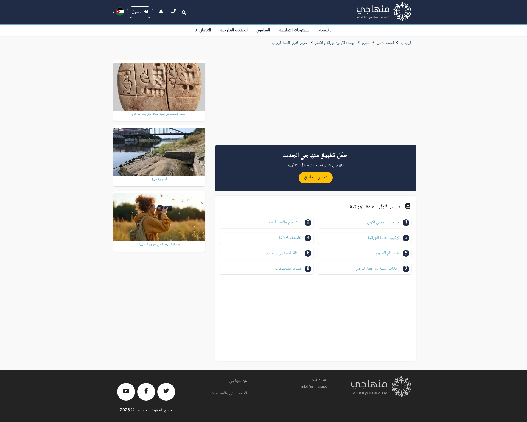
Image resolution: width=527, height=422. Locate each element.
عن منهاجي (238, 381)
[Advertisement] (315, 100)
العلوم (366, 43)
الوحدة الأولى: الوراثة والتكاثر (335, 43)
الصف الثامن (385, 43)
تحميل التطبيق (315, 177)
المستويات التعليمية (294, 30)
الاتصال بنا (203, 30)
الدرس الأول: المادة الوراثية (290, 43)
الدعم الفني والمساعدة (229, 393)
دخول (138, 12)
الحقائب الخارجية (234, 30)
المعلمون (263, 30)
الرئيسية (325, 30)
